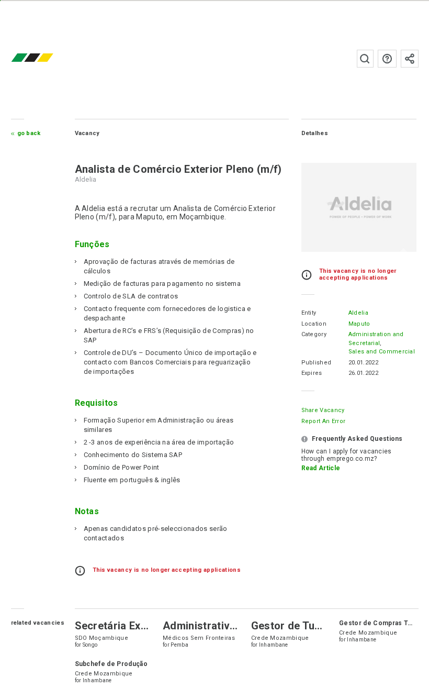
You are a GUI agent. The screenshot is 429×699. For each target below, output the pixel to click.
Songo (90, 645)
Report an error (323, 421)
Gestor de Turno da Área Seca (326, 625)
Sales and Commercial (381, 351)
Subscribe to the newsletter (410, 59)
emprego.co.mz (47, 58)
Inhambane (273, 645)
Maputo (359, 323)
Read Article (321, 468)
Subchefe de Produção (111, 664)
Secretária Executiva (126, 625)
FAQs (387, 59)
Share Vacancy (323, 410)
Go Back (29, 133)
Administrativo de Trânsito (229, 625)
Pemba (179, 645)
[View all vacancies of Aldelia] (358, 207)
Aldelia (358, 312)
